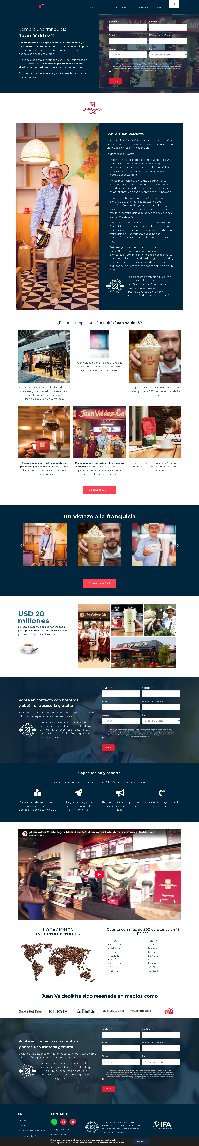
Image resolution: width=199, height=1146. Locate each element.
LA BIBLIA (143, 7)
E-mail (112, 35)
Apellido (153, 21)
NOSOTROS (88, 7)
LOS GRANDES (124, 7)
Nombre (113, 21)
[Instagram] (63, 1122)
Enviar (116, 81)
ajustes (122, 1142)
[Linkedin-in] (72, 1122)
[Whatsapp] (54, 1122)
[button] (21, 545)
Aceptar (140, 1141)
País (151, 49)
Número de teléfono (159, 35)
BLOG (157, 7)
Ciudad (112, 49)
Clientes (22, 1120)
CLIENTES (105, 7)
